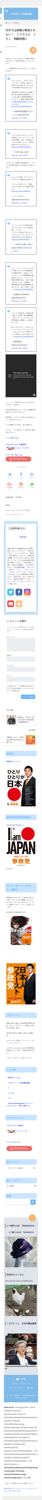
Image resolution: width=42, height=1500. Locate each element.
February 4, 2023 (19, 203)
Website (19, 608)
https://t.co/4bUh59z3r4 (20, 239)
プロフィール (24, 1384)
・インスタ (10, 1093)
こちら (25, 581)
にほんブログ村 (22, 448)
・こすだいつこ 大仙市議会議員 (18, 1083)
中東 (27, 510)
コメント (11, 637)
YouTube (10, 608)
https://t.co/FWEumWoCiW (21, 147)
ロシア (9, 510)
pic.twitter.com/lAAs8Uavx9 (21, 106)
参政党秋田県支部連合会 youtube (15, 846)
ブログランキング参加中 (16, 444)
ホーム (15, 1384)
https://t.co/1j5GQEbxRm (24, 289)
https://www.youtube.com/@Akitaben (19, 1281)
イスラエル (19, 510)
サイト (9, 676)
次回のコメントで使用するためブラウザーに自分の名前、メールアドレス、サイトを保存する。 (21, 688)
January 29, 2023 (19, 155)
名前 (9, 655)
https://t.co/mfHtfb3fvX (24, 336)
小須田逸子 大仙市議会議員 (21, 14)
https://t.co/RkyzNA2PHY (20, 191)
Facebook (19, 596)
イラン (9, 515)
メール (10, 666)
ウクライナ (19, 515)
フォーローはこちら (14, 455)
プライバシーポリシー (16, 1388)
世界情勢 (18, 497)
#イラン (16, 104)
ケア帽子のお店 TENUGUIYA (21, 1232)
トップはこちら (12, 438)
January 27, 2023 (19, 118)
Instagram (27, 596)
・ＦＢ (8, 1098)
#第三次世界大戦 (19, 102)
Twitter (11, 596)
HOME (22, 1379)
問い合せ (30, 1388)
